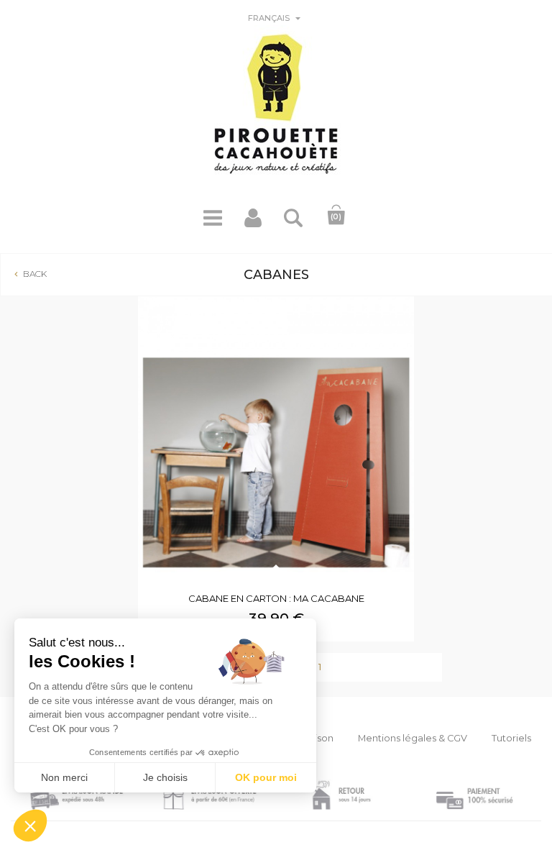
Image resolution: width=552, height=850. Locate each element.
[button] (30, 825)
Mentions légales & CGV (412, 738)
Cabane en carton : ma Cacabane (276, 598)
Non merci (64, 777)
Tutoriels (511, 738)
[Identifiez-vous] (253, 223)
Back (29, 273)
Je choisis (165, 777)
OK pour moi (266, 777)
